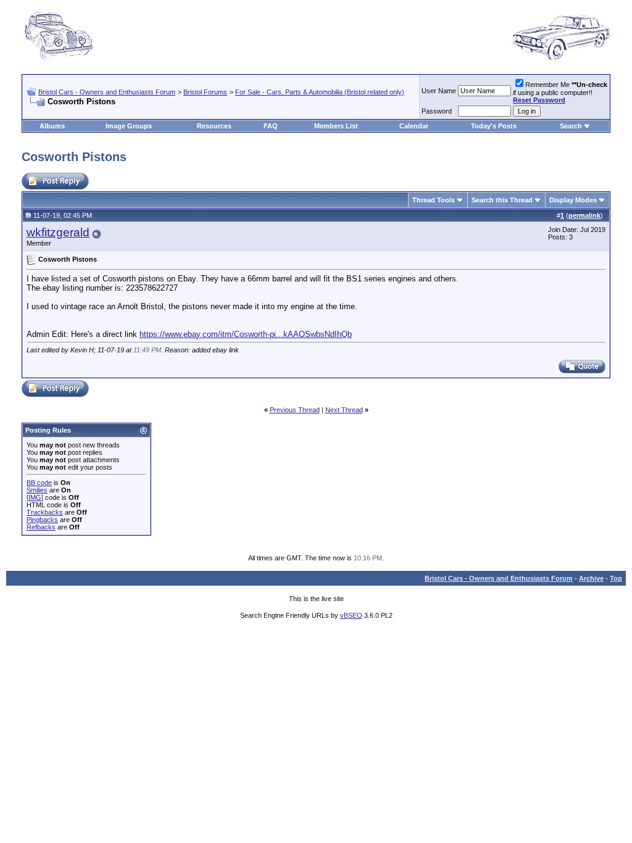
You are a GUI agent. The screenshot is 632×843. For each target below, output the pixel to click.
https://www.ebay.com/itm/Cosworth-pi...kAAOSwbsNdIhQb (245, 334)
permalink (584, 215)
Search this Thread (502, 200)
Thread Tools (433, 200)
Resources (214, 126)
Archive (591, 578)
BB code (39, 482)
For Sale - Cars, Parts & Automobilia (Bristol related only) (319, 92)
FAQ (271, 126)
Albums (52, 126)
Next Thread (344, 409)
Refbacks (41, 527)
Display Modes (573, 200)
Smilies (37, 490)
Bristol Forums (205, 92)
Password (437, 111)
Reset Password (539, 100)
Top (616, 578)
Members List (336, 126)
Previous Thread (295, 409)
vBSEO (351, 615)
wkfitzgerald (58, 232)
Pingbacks (42, 519)
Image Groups (129, 126)
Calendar (413, 126)
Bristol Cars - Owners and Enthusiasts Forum (106, 92)
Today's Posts (494, 126)
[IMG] (35, 497)
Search (571, 126)
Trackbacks (45, 512)
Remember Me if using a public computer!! (560, 92)
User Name (439, 90)
